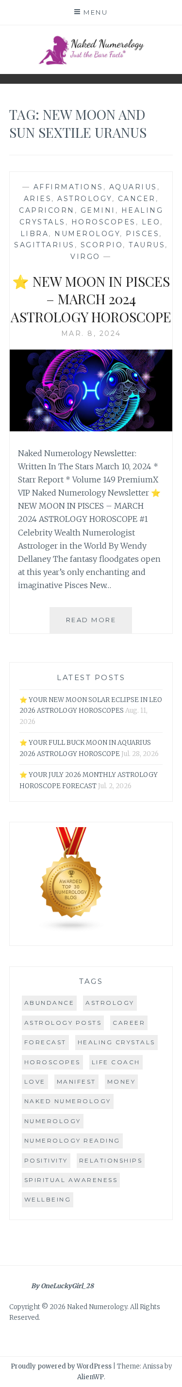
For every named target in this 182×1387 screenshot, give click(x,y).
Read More (99, 624)
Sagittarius (44, 244)
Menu (95, 12)
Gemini (98, 210)
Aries (38, 198)
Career (129, 1022)
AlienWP (90, 1377)
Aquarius (133, 187)
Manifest (76, 1081)
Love (35, 1081)
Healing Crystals (116, 1042)
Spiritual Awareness (71, 1180)
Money (121, 1081)
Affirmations (68, 187)
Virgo (85, 256)
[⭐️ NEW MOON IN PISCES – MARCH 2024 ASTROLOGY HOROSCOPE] (91, 428)
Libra (34, 233)
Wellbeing (47, 1199)
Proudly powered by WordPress (61, 1366)
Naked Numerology (67, 1101)
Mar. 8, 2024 (91, 333)
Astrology (84, 198)
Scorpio (102, 244)
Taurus (147, 244)
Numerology (87, 233)
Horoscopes (103, 222)
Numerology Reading (72, 1140)
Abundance (49, 1002)
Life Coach (116, 1062)
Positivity (46, 1160)
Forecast (45, 1042)
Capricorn (47, 210)
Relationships (111, 1160)
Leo (151, 222)
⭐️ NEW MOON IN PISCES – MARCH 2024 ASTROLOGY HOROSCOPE (91, 299)
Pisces (142, 233)
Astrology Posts (63, 1022)
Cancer (137, 198)
